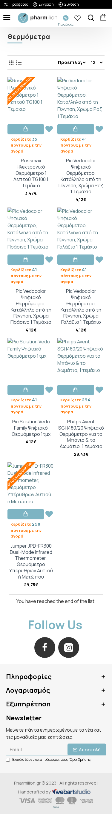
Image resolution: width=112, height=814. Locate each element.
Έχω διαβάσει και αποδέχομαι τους (51, 759)
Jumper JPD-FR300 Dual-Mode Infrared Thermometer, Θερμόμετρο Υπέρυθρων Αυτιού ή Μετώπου (31, 561)
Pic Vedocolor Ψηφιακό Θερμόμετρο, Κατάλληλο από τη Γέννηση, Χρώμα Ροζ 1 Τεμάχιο (81, 176)
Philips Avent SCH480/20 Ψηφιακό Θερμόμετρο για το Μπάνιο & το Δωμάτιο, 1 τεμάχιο (81, 434)
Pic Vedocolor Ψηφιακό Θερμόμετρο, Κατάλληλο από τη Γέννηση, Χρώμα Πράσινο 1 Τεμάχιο (30, 306)
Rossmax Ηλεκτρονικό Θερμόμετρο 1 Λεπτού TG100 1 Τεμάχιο (30, 173)
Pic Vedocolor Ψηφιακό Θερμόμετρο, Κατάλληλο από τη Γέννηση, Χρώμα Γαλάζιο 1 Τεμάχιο (81, 306)
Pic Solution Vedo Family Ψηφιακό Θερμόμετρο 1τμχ (31, 428)
